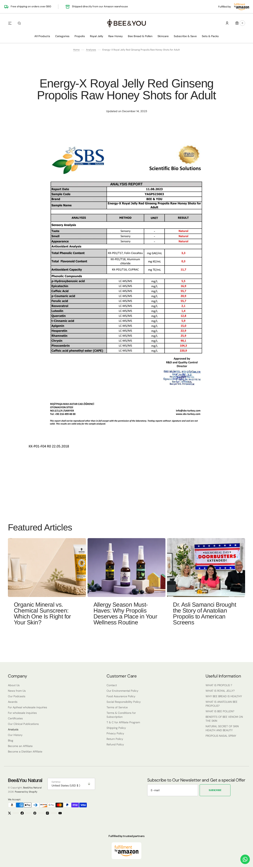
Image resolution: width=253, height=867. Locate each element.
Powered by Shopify (26, 791)
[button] (19, 23)
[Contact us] (245, 859)
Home (76, 49)
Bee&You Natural (32, 787)
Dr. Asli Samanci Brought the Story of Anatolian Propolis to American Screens (204, 613)
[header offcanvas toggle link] (11, 23)
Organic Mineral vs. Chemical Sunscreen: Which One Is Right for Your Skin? (42, 613)
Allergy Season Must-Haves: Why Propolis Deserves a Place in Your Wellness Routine (125, 613)
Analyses (91, 49)
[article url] (47, 567)
